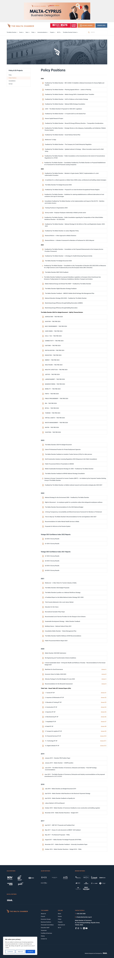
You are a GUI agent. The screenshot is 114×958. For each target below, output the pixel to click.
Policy (32, 32)
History (43, 936)
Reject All (20, 951)
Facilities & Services (46, 933)
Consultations (12, 81)
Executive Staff (45, 928)
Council (43, 916)
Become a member (87, 25)
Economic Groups (46, 919)
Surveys (10, 84)
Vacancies (44, 930)
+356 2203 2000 (80, 914)
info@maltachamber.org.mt (84, 917)
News (27, 32)
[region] (20, 946)
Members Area (101, 25)
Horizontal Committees (47, 925)
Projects (52, 32)
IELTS (58, 32)
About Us (43, 914)
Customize (10, 951)
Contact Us (44, 939)
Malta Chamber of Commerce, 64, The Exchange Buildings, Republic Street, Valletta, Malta (87, 923)
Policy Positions (12, 78)
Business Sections (46, 922)
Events (21, 32)
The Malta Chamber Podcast (70, 32)
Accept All (30, 951)
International (61, 925)
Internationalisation (42, 32)
